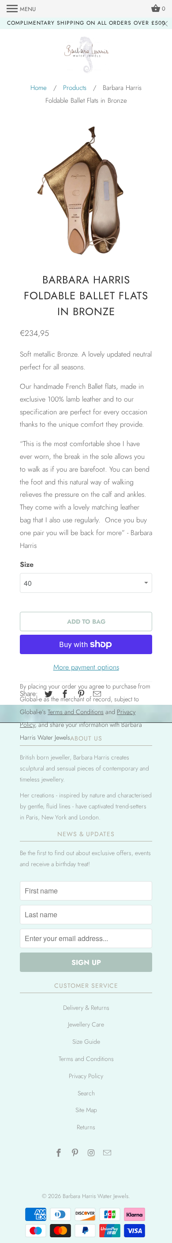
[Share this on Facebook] (63, 694)
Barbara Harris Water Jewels (95, 1196)
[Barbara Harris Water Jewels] (86, 56)
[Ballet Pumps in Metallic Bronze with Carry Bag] (86, 192)
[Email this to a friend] (96, 694)
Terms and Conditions (86, 1058)
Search (86, 1093)
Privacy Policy (86, 1076)
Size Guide (86, 1041)
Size (27, 564)
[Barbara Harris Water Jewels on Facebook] (59, 1153)
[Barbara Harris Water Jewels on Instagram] (92, 1153)
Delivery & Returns (86, 1007)
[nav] (21, 9)
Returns (86, 1127)
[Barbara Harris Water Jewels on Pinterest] (76, 1153)
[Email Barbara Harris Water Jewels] (108, 1153)
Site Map (86, 1109)
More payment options (86, 667)
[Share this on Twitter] (47, 694)
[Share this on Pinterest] (80, 694)
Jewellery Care (86, 1024)
